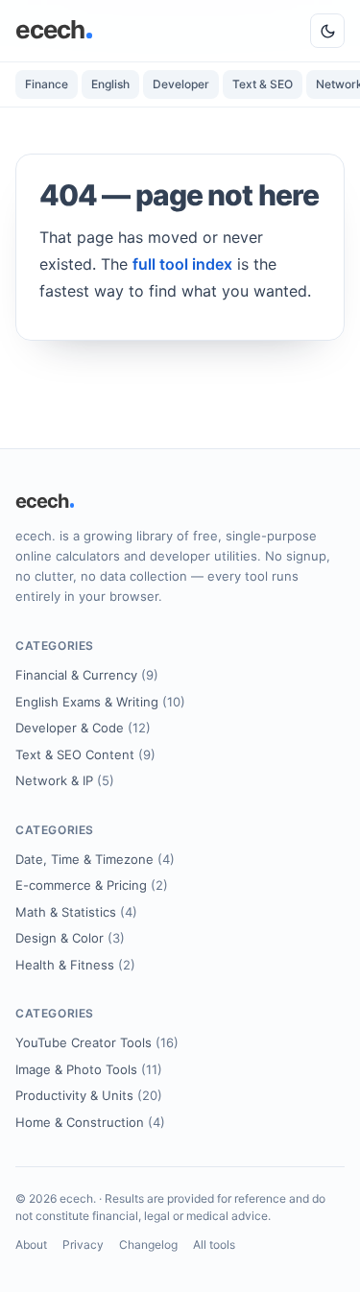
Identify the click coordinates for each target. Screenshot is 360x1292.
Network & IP (64, 780)
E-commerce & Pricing (91, 885)
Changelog (148, 1244)
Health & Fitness (75, 964)
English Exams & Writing (100, 701)
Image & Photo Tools (88, 1069)
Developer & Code (83, 727)
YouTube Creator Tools (97, 1042)
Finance (46, 84)
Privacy (83, 1244)
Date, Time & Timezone (95, 859)
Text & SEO (262, 84)
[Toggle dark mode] (327, 30)
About (31, 1244)
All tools (214, 1244)
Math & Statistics (76, 912)
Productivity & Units (88, 1095)
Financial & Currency (86, 674)
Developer (181, 84)
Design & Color (70, 937)
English (110, 84)
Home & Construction (90, 1122)
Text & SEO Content (85, 754)
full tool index (182, 264)
